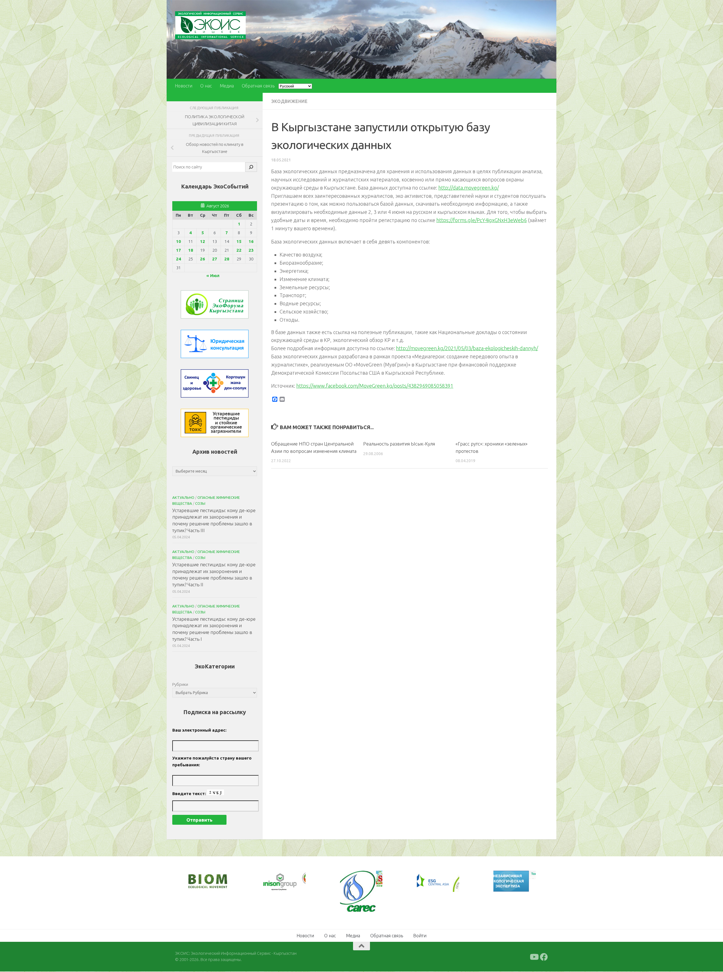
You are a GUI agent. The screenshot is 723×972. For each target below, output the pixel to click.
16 (251, 241)
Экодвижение (289, 101)
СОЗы (200, 503)
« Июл (212, 275)
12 (202, 241)
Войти (419, 935)
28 (226, 258)
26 (202, 258)
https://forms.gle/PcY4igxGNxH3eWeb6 (481, 220)
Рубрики (180, 684)
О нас (206, 85)
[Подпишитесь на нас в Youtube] (534, 957)
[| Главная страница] (210, 25)
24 (178, 258)
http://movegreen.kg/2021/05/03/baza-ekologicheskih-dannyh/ (467, 348)
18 (190, 250)
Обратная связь (258, 85)
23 (251, 250)
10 (178, 241)
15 (238, 241)
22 (238, 250)
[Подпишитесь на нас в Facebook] (544, 957)
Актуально (183, 497)
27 (214, 258)
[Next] (294, 882)
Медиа (227, 85)
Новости (183, 85)
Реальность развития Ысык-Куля (399, 443)
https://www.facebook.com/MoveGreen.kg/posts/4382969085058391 (374, 386)
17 (178, 250)
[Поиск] (251, 167)
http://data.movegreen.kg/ (468, 187)
